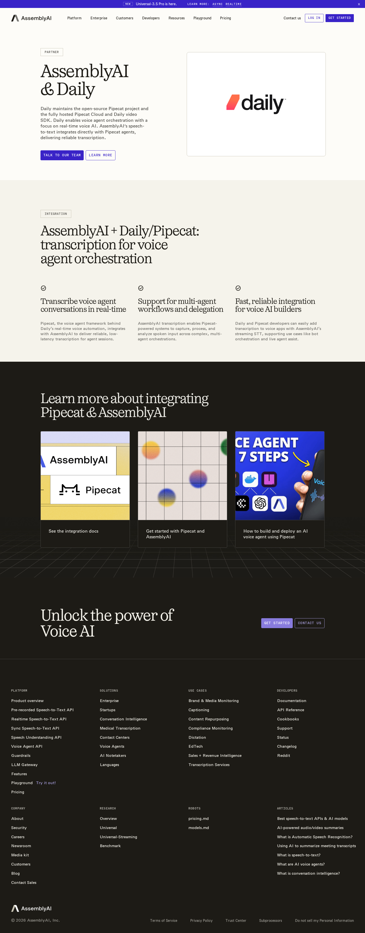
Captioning (198, 710)
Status (283, 737)
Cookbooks (288, 719)
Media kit (20, 855)
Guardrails (20, 755)
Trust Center (235, 921)
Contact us (292, 18)
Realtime (234, 4)
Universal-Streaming (118, 837)
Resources (176, 18)
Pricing (225, 18)
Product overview (27, 700)
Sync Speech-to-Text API (35, 728)
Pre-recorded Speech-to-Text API (42, 710)
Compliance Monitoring (210, 728)
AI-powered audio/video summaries (310, 827)
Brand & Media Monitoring (213, 700)
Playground (202, 18)
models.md (198, 827)
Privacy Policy (201, 921)
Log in (314, 18)
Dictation (197, 737)
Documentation (291, 700)
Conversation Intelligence (123, 719)
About (17, 818)
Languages (109, 764)
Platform (74, 18)
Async (218, 4)
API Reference (290, 710)
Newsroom (21, 845)
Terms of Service (163, 921)
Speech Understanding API (36, 737)
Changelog (286, 746)
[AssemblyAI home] (31, 18)
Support (284, 728)
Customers (124, 18)
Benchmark (110, 845)
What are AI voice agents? (301, 864)
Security (19, 827)
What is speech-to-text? (299, 855)
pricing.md (198, 818)
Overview (108, 818)
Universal (108, 827)
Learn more (100, 155)
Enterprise (98, 18)
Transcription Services (208, 764)
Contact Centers (114, 737)
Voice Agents (112, 746)
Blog (15, 873)
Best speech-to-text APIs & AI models (312, 818)
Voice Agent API (26, 746)
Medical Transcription (120, 728)
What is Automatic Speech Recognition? (315, 837)
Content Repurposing (208, 719)
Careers (17, 837)
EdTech (195, 746)
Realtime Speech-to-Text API (39, 719)
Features (19, 774)
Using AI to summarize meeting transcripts (315, 845)
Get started (339, 18)
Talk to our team (62, 155)
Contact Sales (23, 882)
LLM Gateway (24, 764)
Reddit (283, 755)
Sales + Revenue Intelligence (215, 755)
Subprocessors (270, 921)
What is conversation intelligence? (308, 873)
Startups (107, 710)
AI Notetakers (113, 755)
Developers (151, 18)
